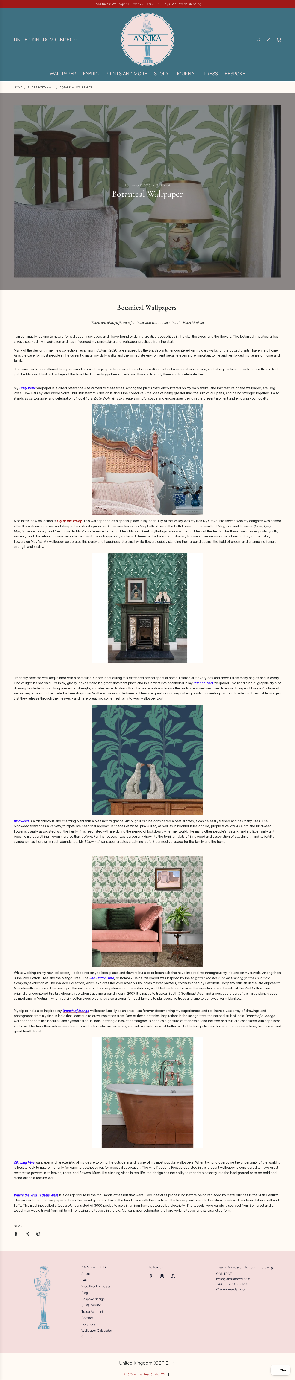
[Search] (259, 40)
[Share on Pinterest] (38, 1234)
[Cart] (279, 40)
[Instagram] (162, 1276)
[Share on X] (27, 1234)
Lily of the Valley (69, 521)
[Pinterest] (173, 1276)
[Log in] (269, 40)
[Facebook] (151, 1276)
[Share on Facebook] (16, 1234)
